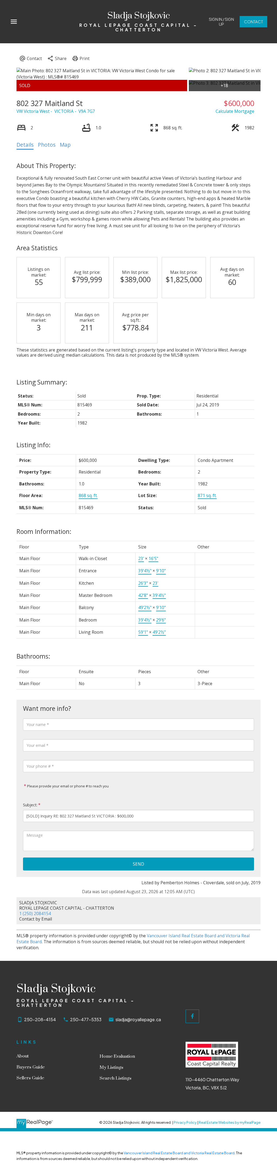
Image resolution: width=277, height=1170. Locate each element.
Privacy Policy (185, 1122)
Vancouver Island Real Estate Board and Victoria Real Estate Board (179, 1153)
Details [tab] (25, 144)
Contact (253, 21)
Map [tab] (65, 144)
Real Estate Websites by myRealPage (229, 1122)
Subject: (30, 804)
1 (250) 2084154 (35, 913)
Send (138, 864)
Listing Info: (34, 445)
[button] (221, 22)
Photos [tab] (46, 144)
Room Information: (44, 531)
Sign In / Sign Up (221, 22)
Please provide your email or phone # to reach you (67, 786)
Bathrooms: (33, 656)
